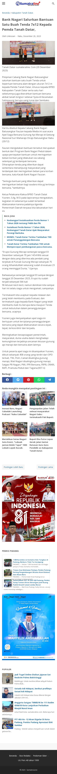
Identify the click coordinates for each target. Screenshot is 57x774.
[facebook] (7, 380)
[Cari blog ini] (53, 3)
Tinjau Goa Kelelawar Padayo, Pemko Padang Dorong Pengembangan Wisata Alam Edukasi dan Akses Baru (31, 572)
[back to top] (51, 768)
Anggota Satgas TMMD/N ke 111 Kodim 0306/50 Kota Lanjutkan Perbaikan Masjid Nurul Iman (34, 705)
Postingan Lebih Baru (13, 467)
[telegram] (49, 380)
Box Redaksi (25, 755)
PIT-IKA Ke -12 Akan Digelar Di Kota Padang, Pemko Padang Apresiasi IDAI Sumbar (34, 722)
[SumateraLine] (28, 3)
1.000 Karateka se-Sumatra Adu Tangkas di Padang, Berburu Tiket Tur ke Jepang (30, 561)
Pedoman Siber (40, 755)
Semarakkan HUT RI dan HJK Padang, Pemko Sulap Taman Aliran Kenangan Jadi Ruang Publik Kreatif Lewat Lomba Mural (31, 582)
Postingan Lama (45, 467)
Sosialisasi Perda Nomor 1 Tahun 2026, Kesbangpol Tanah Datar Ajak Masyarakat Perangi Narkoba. (28, 230)
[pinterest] (28, 380)
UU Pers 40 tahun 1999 (28, 760)
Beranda (13, 755)
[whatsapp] (39, 380)
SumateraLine (32, 770)
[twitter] (18, 380)
